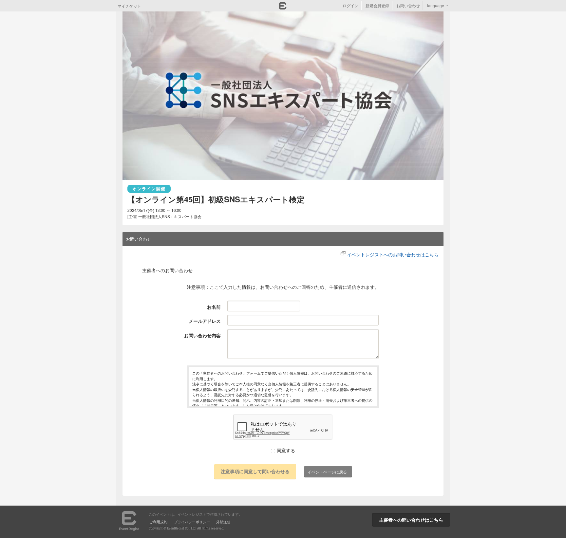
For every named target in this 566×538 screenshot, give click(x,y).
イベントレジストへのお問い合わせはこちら (393, 254)
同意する (286, 450)
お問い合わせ (408, 5)
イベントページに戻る (327, 471)
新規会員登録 (377, 5)
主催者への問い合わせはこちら (411, 519)
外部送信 (223, 521)
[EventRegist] (282, 7)
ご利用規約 (158, 521)
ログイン (350, 5)
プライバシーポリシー (192, 521)
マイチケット (129, 6)
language (435, 5)
